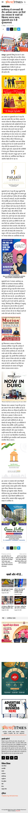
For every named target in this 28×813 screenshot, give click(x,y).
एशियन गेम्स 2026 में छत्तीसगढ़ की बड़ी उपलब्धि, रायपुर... (19, 590)
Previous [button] (3, 678)
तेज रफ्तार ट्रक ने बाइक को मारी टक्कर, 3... (7, 589)
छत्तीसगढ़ (3, 6)
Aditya (4, 25)
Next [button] (26, 678)
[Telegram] (18, 29)
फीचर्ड (8, 6)
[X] (11, 29)
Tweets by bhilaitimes (10, 796)
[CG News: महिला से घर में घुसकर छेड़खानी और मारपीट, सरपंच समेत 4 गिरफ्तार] (8, 600)
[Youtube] (16, 757)
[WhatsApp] (15, 29)
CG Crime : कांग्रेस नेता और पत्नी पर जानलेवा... (20, 607)
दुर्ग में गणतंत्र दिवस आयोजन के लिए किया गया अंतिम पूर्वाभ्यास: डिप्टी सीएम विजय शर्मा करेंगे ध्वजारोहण (20, 559)
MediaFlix (18, 810)
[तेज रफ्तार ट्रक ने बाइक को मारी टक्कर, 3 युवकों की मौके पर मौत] (8, 583)
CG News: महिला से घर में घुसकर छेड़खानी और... (8, 607)
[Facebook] (8, 29)
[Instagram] (7, 757)
